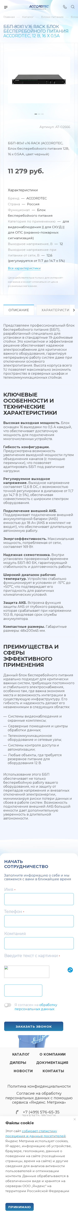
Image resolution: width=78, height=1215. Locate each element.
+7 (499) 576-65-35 (41, 1112)
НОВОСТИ (23, 1071)
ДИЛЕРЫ (18, 1063)
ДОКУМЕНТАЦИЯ (52, 1063)
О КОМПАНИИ (53, 1054)
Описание (19, 310)
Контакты (53, 1071)
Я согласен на (36, 1007)
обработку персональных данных (36, 1007)
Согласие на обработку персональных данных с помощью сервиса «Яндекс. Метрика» (39, 1098)
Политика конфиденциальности (39, 1086)
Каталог (21, 1054)
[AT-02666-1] (39, 80)
